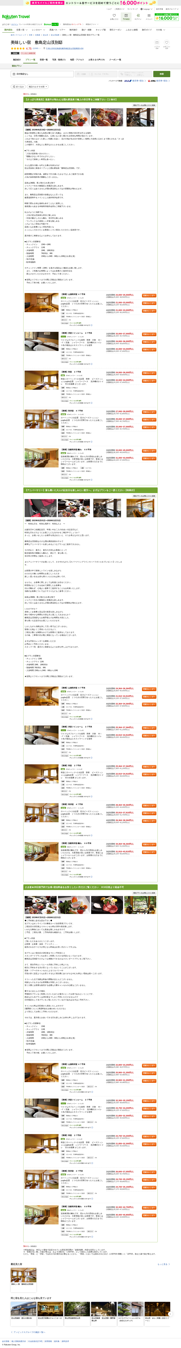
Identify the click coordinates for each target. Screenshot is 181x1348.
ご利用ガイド (119, 9)
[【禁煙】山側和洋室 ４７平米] (42, 302)
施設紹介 (17, 60)
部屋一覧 (44, 60)
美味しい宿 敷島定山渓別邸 (37, 42)
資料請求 (65, 1341)
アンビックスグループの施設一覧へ (29, 1332)
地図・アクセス (77, 60)
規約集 (57, 1341)
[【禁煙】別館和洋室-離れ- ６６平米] (42, 457)
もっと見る (162, 1264)
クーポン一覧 (115, 60)
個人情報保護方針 (18, 1341)
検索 (162, 74)
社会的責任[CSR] (35, 1341)
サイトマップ (132, 9)
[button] (34, 1269)
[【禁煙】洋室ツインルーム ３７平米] (42, 341)
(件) (35, 48)
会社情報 (5, 1341)
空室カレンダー (149, 295)
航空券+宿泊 (138, 81)
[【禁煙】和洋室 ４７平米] (42, 419)
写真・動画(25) (59, 60)
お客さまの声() (97, 60)
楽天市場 (159, 9)
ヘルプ (109, 9)
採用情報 (48, 1341)
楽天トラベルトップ (18, 35)
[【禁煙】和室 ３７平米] (42, 380)
